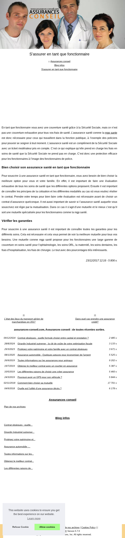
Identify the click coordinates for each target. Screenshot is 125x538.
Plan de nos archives (15, 406)
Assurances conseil (60, 61)
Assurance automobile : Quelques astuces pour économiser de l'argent (54, 355)
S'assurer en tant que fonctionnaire (59, 69)
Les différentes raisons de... (18, 468)
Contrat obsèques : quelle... (18, 425)
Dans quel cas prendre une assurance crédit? (95, 320)
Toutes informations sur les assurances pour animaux (45, 360)
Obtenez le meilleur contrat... (19, 461)
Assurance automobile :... (17, 446)
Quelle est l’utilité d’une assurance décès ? (40, 388)
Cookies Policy (88, 527)
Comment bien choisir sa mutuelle (35, 383)
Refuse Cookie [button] (20, 527)
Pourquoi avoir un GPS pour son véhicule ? (40, 377)
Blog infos (59, 65)
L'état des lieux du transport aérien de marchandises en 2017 (23, 320)
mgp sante (111, 132)
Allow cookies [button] (47, 527)
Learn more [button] (34, 518)
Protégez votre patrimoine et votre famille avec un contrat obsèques (52, 349)
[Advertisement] (59, 95)
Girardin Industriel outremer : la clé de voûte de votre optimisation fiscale (55, 343)
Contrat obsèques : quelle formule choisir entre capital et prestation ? (53, 338)
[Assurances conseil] (62, 24)
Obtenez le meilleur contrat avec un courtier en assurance (47, 366)
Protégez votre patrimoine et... (19, 439)
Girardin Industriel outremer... (19, 432)
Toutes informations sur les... (19, 454)
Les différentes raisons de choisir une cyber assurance (46, 371)
